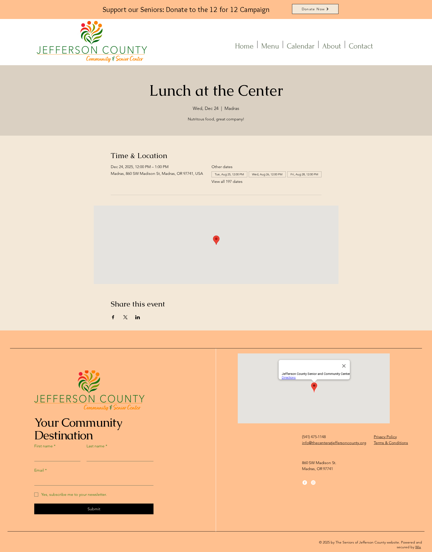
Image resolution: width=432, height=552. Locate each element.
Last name (96, 446)
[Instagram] (313, 482)
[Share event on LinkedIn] (137, 317)
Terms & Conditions (391, 442)
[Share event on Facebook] (113, 317)
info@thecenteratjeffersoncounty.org (334, 442)
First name (45, 446)
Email (40, 470)
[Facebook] (305, 482)
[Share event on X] (125, 317)
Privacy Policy (385, 436)
